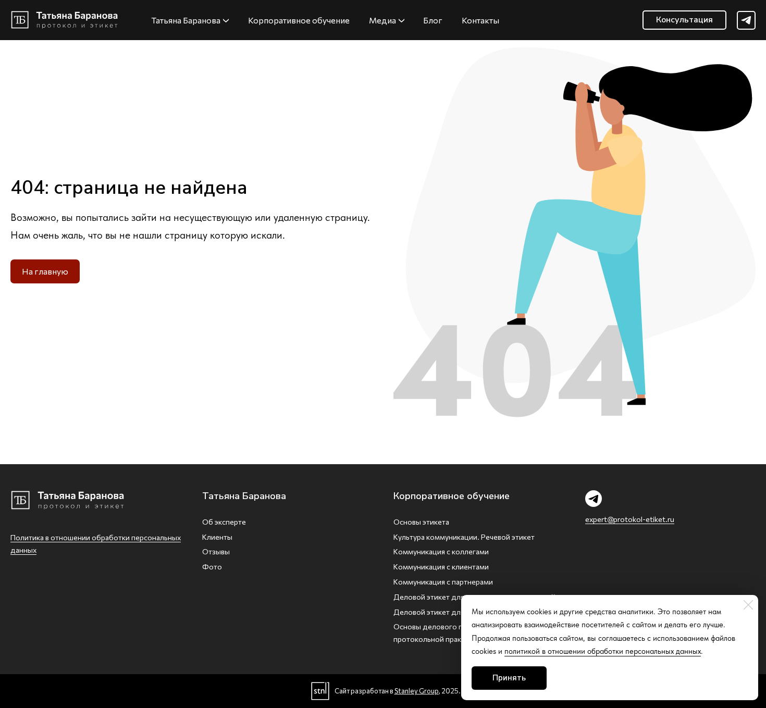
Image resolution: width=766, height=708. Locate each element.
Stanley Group (416, 691)
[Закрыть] (748, 605)
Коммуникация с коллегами (441, 551)
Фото (212, 566)
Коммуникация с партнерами (443, 581)
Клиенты (217, 536)
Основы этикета (421, 521)
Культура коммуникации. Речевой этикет (464, 536)
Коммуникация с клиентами (441, 566)
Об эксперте (224, 521)
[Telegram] (746, 20)
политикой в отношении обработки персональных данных (602, 651)
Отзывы (216, 551)
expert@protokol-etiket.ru (629, 519)
